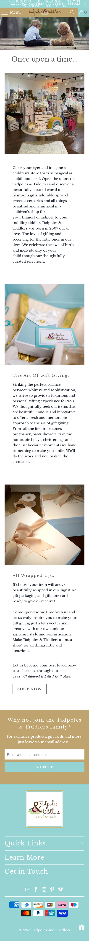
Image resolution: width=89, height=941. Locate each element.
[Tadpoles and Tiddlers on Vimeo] (60, 890)
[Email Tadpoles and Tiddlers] (28, 890)
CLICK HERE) (55, 6)
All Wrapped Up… (34, 575)
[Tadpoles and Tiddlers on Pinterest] (52, 890)
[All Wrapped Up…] (45, 525)
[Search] (72, 12)
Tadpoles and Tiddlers (50, 930)
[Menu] (2, 12)
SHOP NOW (29, 689)
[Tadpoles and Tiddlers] (44, 12)
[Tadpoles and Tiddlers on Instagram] (44, 890)
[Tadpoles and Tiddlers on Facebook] (36, 890)
